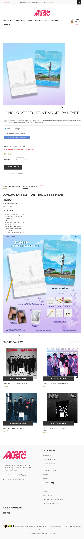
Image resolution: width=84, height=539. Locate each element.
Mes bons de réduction (50, 503)
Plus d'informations (11, 186)
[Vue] (21, 370)
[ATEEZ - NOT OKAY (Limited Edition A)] (62, 363)
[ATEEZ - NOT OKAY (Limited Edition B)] (21, 363)
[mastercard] (8, 513)
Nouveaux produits (49, 459)
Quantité (7, 159)
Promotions (47, 455)
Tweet (8, 129)
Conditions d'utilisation (50, 470)
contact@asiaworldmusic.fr (19, 479)
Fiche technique (30, 186)
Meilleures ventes (49, 463)
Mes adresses (47, 495)
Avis (41, 185)
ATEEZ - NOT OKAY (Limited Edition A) (55, 383)
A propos (46, 474)
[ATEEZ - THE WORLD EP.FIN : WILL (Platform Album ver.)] (62, 408)
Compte (6, 2)
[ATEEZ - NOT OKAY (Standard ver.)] (21, 408)
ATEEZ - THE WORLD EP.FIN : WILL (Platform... (54, 429)
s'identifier (41, 2)
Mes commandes (48, 488)
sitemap (45, 478)
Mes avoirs (46, 492)
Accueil (5, 35)
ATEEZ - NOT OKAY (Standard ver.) (14, 428)
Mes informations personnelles (53, 499)
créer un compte (49, 2)
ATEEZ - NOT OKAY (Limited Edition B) (15, 383)
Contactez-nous (48, 467)
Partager (17, 129)
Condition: (9, 133)
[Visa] (5, 513)
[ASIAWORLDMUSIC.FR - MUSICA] (42, 13)
